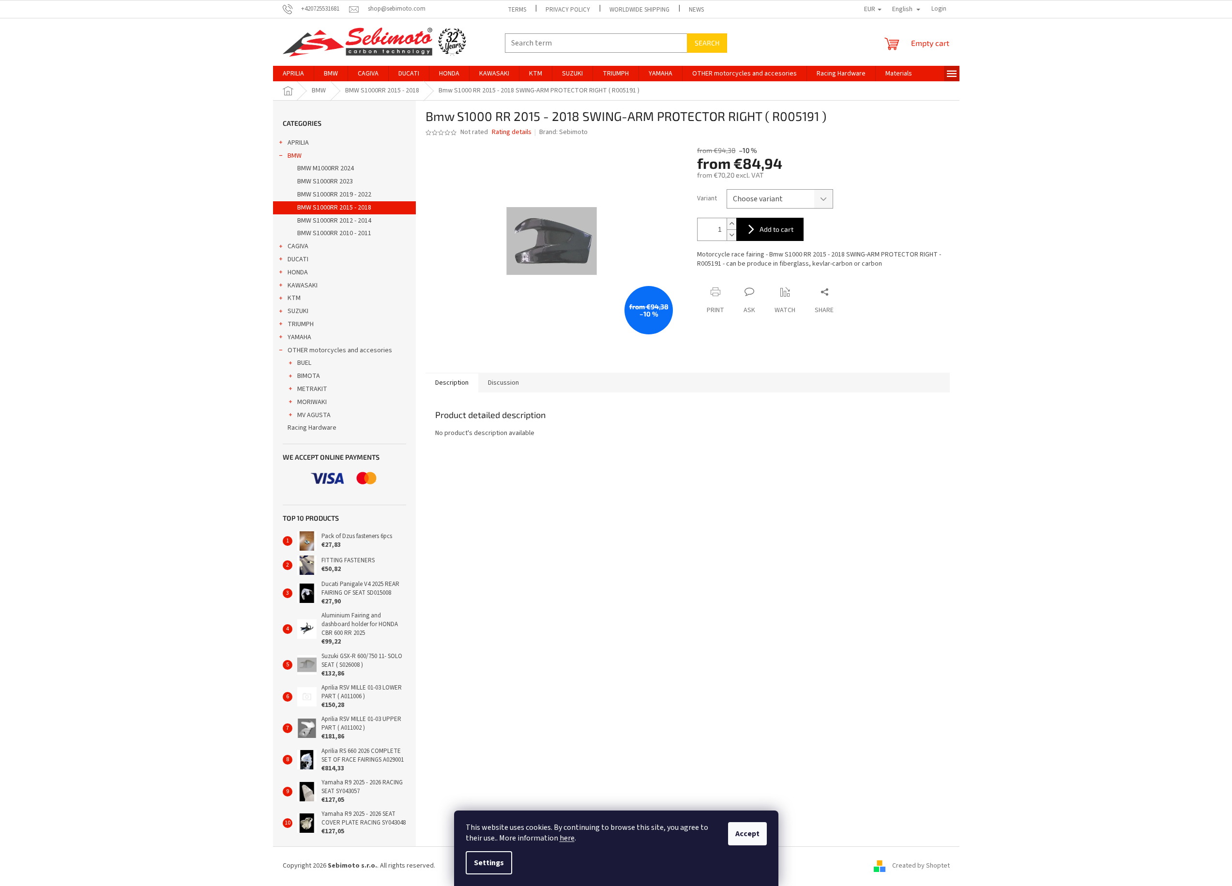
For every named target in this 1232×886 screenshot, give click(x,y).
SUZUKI (298, 311)
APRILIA (298, 143)
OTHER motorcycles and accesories (340, 350)
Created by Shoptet (921, 866)
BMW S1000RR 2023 (325, 181)
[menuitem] (293, 73)
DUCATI (298, 259)
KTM (294, 298)
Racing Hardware (312, 428)
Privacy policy (568, 9)
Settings (489, 862)
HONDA (298, 272)
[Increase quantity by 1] (731, 223)
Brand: (563, 132)
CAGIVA (298, 246)
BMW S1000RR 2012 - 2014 (334, 220)
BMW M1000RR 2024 (325, 168)
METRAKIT (312, 389)
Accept (747, 833)
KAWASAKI (303, 285)
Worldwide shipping (639, 9)
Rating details (512, 132)
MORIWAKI (312, 402)
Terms (517, 9)
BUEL (304, 363)
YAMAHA (299, 337)
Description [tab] (452, 383)
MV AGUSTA (314, 415)
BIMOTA (308, 376)
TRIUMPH (301, 324)
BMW (295, 156)
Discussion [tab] (503, 383)
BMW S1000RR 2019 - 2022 (334, 194)
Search (707, 43)
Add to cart (776, 229)
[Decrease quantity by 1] (731, 234)
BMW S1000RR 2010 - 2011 (334, 233)
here (567, 838)
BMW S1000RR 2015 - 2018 (334, 207)
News (696, 9)
